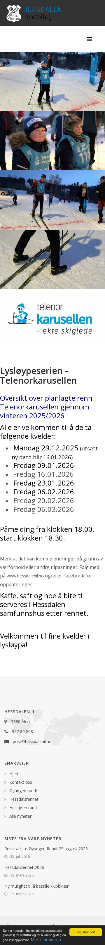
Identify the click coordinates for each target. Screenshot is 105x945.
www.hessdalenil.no (25, 576)
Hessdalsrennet (23, 799)
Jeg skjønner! (86, 932)
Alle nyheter (20, 816)
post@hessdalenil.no (32, 741)
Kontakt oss (20, 782)
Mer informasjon (46, 939)
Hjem (14, 773)
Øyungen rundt (22, 790)
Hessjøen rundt (23, 807)
